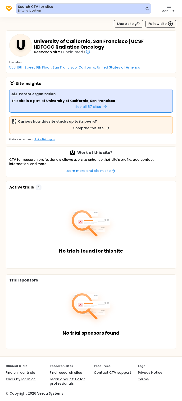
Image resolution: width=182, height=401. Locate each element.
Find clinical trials (20, 372)
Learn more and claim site (88, 170)
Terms (143, 379)
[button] (38, 187)
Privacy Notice (150, 372)
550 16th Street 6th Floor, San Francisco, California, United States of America (74, 67)
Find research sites (66, 372)
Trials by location (21, 379)
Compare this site (88, 128)
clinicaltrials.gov (44, 139)
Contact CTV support (112, 372)
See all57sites (88, 106)
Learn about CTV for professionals (67, 381)
